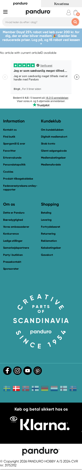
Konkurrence (11, 233)
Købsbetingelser (51, 247)
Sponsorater (11, 268)
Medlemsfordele (51, 164)
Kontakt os (10, 129)
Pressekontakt (12, 261)
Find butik (9, 136)
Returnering (48, 233)
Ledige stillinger (12, 240)
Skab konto (48, 143)
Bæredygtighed (13, 219)
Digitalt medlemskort (54, 136)
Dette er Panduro (14, 212)
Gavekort (47, 254)
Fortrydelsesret (50, 226)
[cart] (75, 12)
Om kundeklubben (52, 129)
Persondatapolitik (14, 164)
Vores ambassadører (16, 226)
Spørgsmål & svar (14, 143)
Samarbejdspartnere (16, 247)
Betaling (46, 212)
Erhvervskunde (12, 157)
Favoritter (9, 150)
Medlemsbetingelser (53, 157)
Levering (46, 219)
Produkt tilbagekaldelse (18, 178)
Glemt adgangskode (54, 150)
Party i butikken (13, 254)
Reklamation (49, 240)
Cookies (8, 171)
